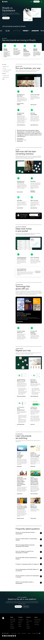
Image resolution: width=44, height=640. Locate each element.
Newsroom (12, 626)
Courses (27, 624)
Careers (11, 622)
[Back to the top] (3, 618)
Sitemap (29, 633)
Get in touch (26, 606)
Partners (19, 624)
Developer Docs (20, 619)
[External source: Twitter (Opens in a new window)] (5, 636)
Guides (27, 622)
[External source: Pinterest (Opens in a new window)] (15, 636)
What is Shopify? (13, 619)
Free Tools (28, 626)
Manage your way (6, 66)
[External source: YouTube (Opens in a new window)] (7, 636)
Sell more (4, 68)
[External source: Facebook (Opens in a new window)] (3, 636)
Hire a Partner (36, 622)
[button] (41, 1)
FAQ (3, 79)
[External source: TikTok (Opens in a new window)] (11, 636)
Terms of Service (13, 633)
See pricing (38, 271)
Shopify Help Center (37, 619)
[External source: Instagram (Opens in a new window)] (9, 636)
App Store (19, 622)
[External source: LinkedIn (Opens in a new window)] (13, 636)
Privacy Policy (24, 633)
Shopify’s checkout (19, 156)
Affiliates (19, 626)
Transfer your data (6, 75)
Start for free (36, 1)
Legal (19, 633)
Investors (11, 624)
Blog (27, 619)
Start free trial (6, 17)
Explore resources (6, 77)
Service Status (36, 624)
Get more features (6, 71)
